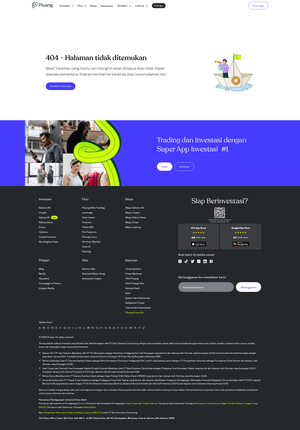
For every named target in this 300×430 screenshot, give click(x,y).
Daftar (165, 166)
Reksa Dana (90, 407)
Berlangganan (248, 287)
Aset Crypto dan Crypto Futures (141, 403)
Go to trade (258, 5)
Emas (82, 403)
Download (184, 166)
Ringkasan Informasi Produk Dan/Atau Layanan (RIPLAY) (73, 412)
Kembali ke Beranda (60, 86)
